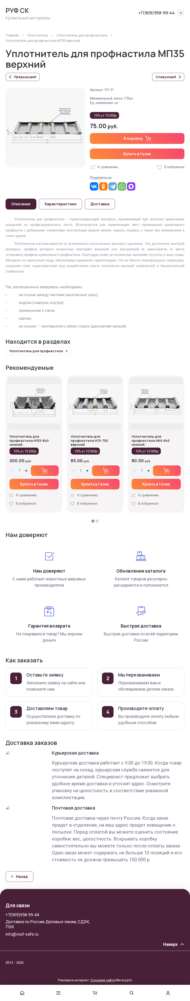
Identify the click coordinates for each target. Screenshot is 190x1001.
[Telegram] (112, 186)
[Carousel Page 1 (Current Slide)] (93, 521)
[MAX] (131, 186)
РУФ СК (17, 10)
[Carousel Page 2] (97, 521)
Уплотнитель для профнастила (82, 35)
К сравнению (107, 167)
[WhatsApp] (122, 186)
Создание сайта (102, 980)
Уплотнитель (37, 35)
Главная (12, 35)
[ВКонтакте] (94, 186)
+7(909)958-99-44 (156, 12)
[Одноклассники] (103, 186)
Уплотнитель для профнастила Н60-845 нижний (151, 440)
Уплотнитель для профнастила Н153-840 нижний (29, 440)
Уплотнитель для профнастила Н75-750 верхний (89, 440)
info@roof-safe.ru (22, 934)
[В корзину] (45, 470)
